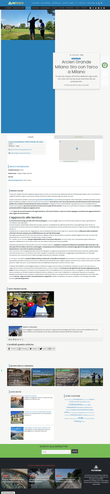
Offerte (84, 8)
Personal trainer (88, 412)
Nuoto (70, 412)
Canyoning (82, 402)
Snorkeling (84, 415)
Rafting (73, 415)
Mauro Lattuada (30, 327)
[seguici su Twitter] (95, 8)
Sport (28, 8)
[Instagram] (20, 339)
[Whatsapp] (22, 339)
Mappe (71, 3)
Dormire (8, 8)
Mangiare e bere (19, 8)
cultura (5, 475)
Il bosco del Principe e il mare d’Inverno (12, 480)
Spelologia (67, 418)
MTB (66, 412)
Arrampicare (77, 399)
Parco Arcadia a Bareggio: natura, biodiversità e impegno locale (42, 375)
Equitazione (71, 407)
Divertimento (46, 8)
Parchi (54, 8)
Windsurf (83, 421)
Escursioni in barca (83, 407)
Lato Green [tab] (78, 137)
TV (76, 3)
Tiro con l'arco (76, 58)
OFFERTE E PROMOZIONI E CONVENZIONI (41, 466)
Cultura (61, 8)
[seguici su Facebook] (93, 8)
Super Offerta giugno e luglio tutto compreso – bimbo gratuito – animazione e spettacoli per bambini (66, 480)
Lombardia (75, 55)
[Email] (9, 339)
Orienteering (74, 412)
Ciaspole (88, 402)
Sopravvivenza (91, 415)
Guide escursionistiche (79, 410)
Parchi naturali (85, 372)
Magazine (91, 3)
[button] (77, 149)
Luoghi (65, 3)
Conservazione (41, 370)
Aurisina (33, 477)
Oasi (34, 370)
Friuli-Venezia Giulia (12, 477)
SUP (84, 418)
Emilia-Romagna (73, 472)
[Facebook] (15, 339)
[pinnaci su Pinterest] (104, 8)
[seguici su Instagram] (101, 8)
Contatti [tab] (30, 137)
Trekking (77, 421)
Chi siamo (35, 3)
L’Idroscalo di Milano (88, 376)
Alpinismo (70, 399)
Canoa (76, 402)
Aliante (66, 399)
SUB (80, 418)
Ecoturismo (46, 3)
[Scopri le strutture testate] (104, 65)
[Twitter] (18, 339)
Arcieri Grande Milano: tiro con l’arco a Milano (66, 375)
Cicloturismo (12, 371)
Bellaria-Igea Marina (63, 472)
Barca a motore (86, 399)
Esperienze (70, 8)
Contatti (82, 3)
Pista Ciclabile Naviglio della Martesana (18, 375)
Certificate (56, 3)
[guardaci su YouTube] (98, 8)
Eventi (77, 8)
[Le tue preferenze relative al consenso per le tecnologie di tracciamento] (1, 370)
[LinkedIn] (13, 339)
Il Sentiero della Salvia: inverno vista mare (38, 480)
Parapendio (80, 412)
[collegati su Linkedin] (90, 8)
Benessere (35, 8)
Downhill (85, 405)
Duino (5, 477)
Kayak (91, 410)
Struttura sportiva (74, 418)
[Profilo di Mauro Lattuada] (15, 331)
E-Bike (89, 405)
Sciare (79, 415)
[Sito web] (11, 339)
